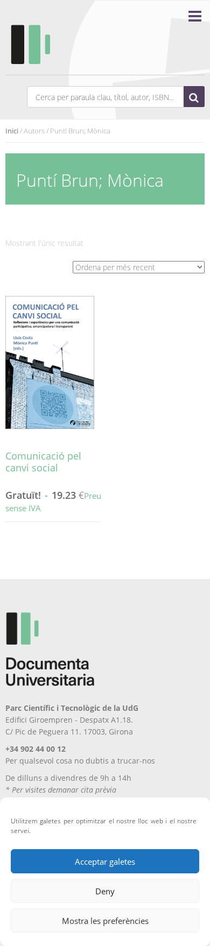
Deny (105, 891)
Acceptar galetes (105, 861)
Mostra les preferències (105, 920)
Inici (11, 131)
